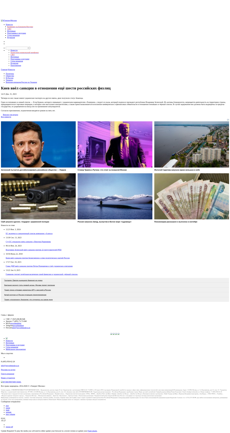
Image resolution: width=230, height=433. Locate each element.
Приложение (16, 65)
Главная (4, 70)
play (7, 406)
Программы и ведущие (16, 33)
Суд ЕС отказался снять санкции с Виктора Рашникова (28, 242)
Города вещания (7, 374)
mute (7, 410)
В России (9, 78)
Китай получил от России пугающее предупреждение (25, 295)
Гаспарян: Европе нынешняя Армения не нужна (23, 280)
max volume (10, 414)
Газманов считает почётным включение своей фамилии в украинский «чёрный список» (42, 274)
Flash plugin (92, 431)
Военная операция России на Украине (21, 82)
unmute (8, 412)
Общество (10, 76)
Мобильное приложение (16, 349)
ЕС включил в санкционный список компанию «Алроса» (29, 233)
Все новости (6, 117)
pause (8, 408)
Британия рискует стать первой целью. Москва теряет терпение (29, 285)
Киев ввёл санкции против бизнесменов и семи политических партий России (38, 258)
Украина (9, 80)
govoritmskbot (15, 323)
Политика (10, 74)
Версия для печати (10, 115)
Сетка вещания (13, 35)
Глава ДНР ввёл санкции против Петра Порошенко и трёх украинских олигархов (39, 266)
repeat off (9, 427)
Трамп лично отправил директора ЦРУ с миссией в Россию (27, 290)
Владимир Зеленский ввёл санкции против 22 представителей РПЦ (33, 250)
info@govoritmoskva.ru (21, 328)
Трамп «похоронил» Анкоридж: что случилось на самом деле (28, 300)
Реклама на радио (8, 370)
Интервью (11, 31)
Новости (9, 25)
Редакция (11, 37)
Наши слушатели (8, 378)
